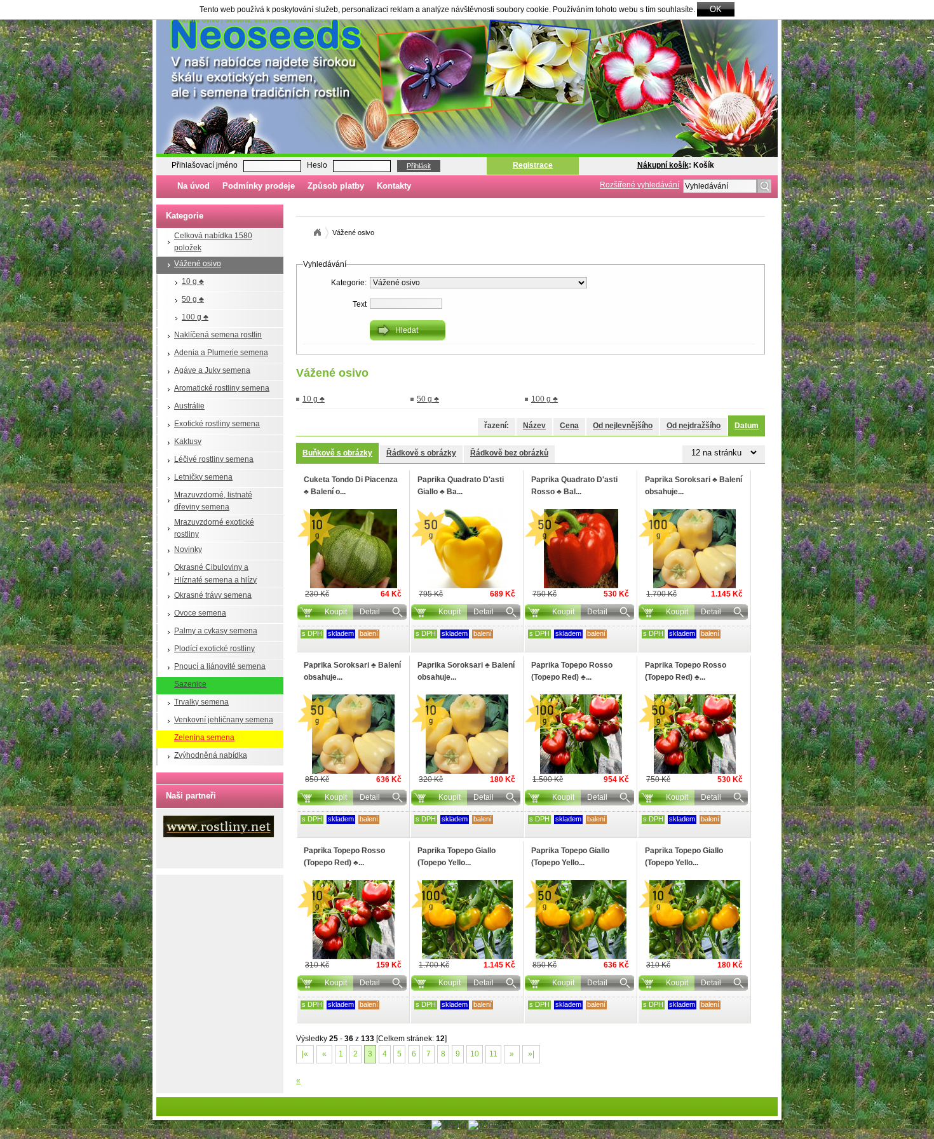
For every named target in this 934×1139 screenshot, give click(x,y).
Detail (370, 611)
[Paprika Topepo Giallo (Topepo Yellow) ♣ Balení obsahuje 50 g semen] (581, 919)
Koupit (336, 611)
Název (534, 425)
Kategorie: (349, 282)
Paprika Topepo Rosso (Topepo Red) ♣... (572, 671)
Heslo (317, 165)
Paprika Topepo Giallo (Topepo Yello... (456, 856)
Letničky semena (203, 477)
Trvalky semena (201, 702)
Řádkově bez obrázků (509, 452)
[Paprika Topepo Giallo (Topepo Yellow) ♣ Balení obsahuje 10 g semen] (694, 919)
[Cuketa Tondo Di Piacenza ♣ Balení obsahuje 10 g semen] (353, 548)
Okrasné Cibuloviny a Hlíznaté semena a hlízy (215, 573)
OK (716, 9)
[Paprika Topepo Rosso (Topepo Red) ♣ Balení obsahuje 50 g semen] (694, 734)
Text (360, 304)
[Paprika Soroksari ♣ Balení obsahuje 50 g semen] (353, 734)
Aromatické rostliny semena (221, 388)
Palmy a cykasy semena (215, 630)
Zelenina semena (204, 737)
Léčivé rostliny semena (214, 459)
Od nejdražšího (694, 425)
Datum (746, 425)
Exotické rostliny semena (217, 423)
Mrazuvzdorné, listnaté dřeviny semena (213, 500)
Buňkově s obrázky (337, 452)
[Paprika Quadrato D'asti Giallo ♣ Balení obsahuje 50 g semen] (467, 548)
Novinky (188, 549)
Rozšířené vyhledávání (639, 184)
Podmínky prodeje (258, 186)
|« (305, 1053)
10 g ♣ (193, 281)
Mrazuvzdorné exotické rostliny (214, 528)
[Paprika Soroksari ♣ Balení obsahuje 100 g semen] (694, 548)
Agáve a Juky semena (212, 370)
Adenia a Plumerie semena (221, 352)
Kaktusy (187, 441)
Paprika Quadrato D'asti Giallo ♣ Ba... (460, 485)
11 (493, 1053)
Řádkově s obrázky (421, 452)
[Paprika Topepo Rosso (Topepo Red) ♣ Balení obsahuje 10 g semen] (353, 919)
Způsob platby (336, 186)
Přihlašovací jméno (205, 165)
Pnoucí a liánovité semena (220, 666)
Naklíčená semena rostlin (218, 334)
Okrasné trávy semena (213, 595)
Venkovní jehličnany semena (223, 719)
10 (474, 1053)
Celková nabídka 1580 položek (213, 241)
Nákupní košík (663, 165)
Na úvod (193, 186)
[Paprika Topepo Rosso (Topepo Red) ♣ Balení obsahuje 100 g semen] (581, 734)
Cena (569, 425)
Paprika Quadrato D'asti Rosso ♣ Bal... (574, 485)
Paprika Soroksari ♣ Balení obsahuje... (693, 485)
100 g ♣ (195, 317)
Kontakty (394, 186)
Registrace (533, 165)
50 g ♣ (193, 299)
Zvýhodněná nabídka (210, 755)
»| (531, 1053)
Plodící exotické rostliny (214, 648)
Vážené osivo (197, 263)
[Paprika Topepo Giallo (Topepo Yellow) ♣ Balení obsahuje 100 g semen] (467, 919)
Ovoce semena (200, 613)
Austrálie (189, 405)
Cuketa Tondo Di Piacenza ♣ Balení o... (351, 485)
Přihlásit (419, 166)
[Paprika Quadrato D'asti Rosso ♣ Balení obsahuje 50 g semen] (581, 548)
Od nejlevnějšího (623, 425)
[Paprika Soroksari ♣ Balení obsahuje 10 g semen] (467, 734)
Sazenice (190, 684)
